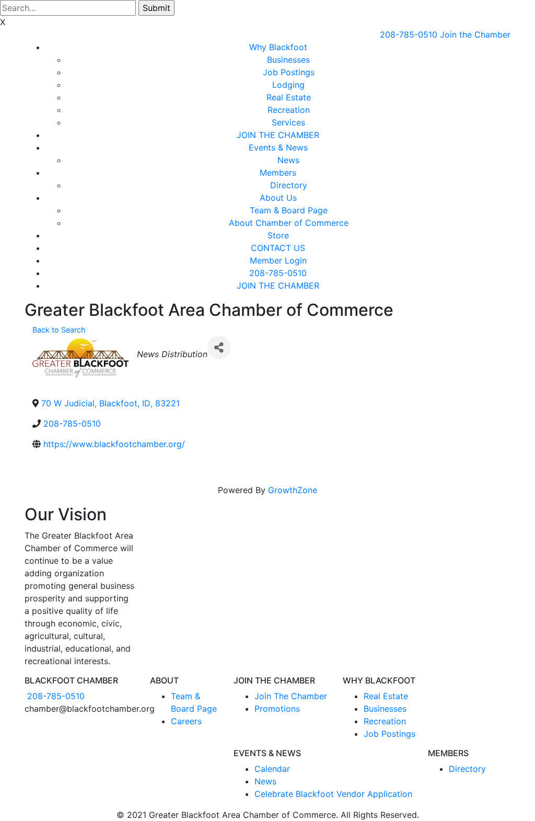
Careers (186, 721)
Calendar (272, 768)
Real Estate (288, 97)
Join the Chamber (475, 34)
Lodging (288, 84)
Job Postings (289, 72)
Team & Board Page (289, 210)
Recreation (289, 110)
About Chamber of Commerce (288, 223)
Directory (288, 185)
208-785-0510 (408, 34)
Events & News (278, 147)
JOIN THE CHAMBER (278, 135)
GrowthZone (292, 490)
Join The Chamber (290, 696)
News (288, 160)
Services (288, 122)
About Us (278, 197)
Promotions (277, 708)
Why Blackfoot (278, 47)
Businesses (288, 59)
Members (278, 172)
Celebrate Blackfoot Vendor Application (333, 794)
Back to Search (59, 329)
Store (278, 235)
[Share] (219, 347)
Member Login (278, 260)
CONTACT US (278, 248)
